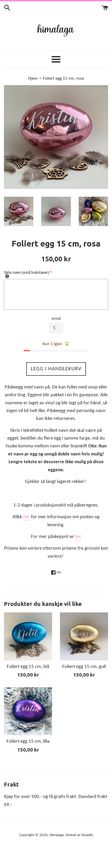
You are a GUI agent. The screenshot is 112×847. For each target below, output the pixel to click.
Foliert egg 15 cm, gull (84, 666)
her (26, 517)
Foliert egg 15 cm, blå (28, 666)
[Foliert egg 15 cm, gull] (84, 636)
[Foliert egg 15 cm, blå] (28, 636)
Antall (56, 319)
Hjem (33, 78)
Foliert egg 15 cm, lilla (28, 741)
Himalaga (56, 835)
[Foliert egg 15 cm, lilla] (28, 711)
